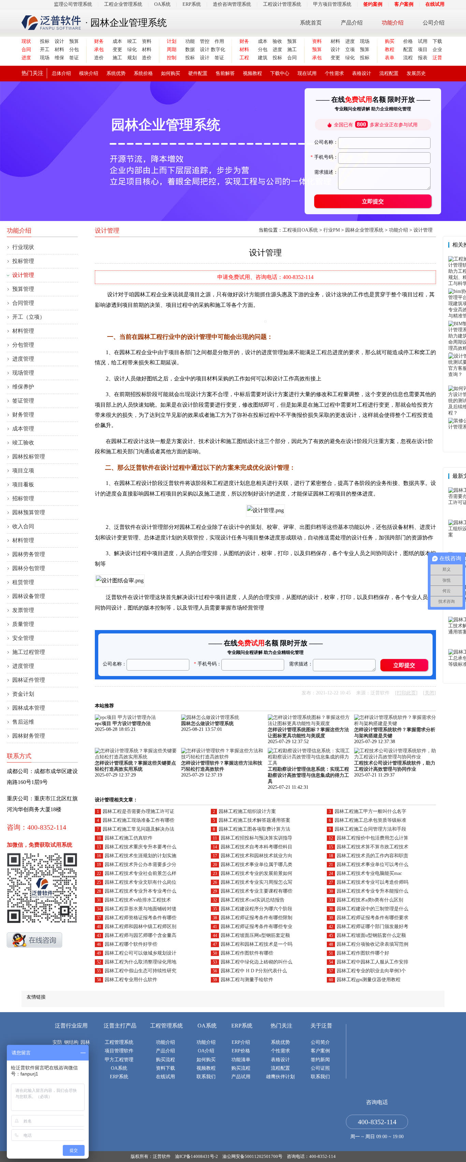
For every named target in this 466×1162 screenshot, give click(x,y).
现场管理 (23, 373)
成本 (117, 41)
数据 (190, 49)
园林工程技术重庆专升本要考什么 (140, 846)
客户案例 (403, 4)
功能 (190, 41)
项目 (422, 49)
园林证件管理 (28, 680)
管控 (204, 41)
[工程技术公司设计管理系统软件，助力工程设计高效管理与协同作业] (395, 756)
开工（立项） (28, 317)
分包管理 (23, 345)
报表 (422, 57)
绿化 (132, 49)
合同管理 (23, 303)
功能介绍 (393, 23)
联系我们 (206, 1076)
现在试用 (307, 73)
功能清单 (240, 1059)
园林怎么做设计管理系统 (207, 723)
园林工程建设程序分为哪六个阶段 (256, 908)
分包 (74, 49)
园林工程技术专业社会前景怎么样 (140, 873)
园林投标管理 (28, 456)
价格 (408, 41)
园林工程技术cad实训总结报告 (253, 899)
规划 (132, 57)
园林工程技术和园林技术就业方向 (256, 855)
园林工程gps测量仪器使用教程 (369, 979)
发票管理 (23, 610)
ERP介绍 (241, 1042)
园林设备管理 (28, 596)
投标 (44, 41)
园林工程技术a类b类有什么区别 (370, 899)
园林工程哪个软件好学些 (131, 944)
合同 (292, 57)
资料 (146, 41)
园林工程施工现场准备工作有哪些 (138, 820)
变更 (117, 49)
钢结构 (71, 1042)
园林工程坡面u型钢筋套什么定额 (371, 935)
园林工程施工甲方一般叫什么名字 (370, 811)
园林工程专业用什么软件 (131, 979)
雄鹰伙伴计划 (280, 1076)
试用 (422, 41)
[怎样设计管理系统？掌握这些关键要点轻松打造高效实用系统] (136, 756)
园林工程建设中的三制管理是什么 (372, 908)
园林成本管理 (28, 708)
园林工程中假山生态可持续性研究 (140, 970)
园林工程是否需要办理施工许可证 (138, 811)
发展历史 (416, 73)
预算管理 (23, 289)
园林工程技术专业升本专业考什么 (140, 891)
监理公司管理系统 (73, 4)
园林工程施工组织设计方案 (247, 811)
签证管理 (23, 401)
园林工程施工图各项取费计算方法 (254, 829)
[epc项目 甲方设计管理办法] (125, 717)
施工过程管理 (28, 652)
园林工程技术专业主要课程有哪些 (256, 891)
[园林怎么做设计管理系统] (210, 717)
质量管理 (23, 624)
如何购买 (170, 73)
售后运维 (23, 722)
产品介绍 (352, 23)
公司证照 (320, 1068)
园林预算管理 (28, 512)
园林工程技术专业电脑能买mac (369, 873)
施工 (117, 57)
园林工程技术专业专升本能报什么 (372, 891)
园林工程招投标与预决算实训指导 (256, 838)
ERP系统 (192, 4)
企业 (437, 49)
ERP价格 (241, 1050)
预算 (74, 41)
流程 (408, 57)
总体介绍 (61, 73)
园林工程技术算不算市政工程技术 (372, 846)
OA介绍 (206, 1050)
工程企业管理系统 (123, 4)
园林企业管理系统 (364, 230)
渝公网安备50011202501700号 (252, 1156)
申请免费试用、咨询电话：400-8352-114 (265, 277)
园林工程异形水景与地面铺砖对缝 (140, 908)
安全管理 (23, 638)
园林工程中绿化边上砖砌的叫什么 (256, 961)
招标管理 (23, 498)
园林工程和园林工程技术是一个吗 (256, 944)
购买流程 (165, 1059)
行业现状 (23, 247)
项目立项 (23, 470)
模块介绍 (88, 73)
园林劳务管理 (28, 554)
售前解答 (225, 73)
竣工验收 (23, 442)
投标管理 (23, 261)
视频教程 (252, 73)
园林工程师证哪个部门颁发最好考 (372, 926)
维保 (59, 57)
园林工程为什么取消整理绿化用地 (140, 961)
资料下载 (165, 1068)
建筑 (262, 57)
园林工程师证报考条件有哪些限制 (256, 917)
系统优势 (116, 73)
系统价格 (143, 73)
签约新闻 (320, 1059)
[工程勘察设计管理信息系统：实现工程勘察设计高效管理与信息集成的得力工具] (309, 763)
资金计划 (23, 694)
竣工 (132, 41)
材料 (59, 49)
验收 (277, 41)
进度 (277, 49)
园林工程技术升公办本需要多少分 (140, 864)
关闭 (429, 692)
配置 (408, 49)
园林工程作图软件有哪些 (247, 953)
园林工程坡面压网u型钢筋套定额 (255, 935)
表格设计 (361, 73)
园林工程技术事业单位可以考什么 (372, 864)
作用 (219, 41)
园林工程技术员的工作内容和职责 (372, 855)
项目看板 (23, 484)
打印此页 (406, 692)
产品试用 (240, 1076)
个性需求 (334, 73)
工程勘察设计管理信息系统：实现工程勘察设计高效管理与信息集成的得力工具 (308, 775)
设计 (59, 41)
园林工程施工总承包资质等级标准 (370, 820)
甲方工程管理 (119, 1059)
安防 (57, 1042)
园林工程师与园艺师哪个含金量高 (140, 935)
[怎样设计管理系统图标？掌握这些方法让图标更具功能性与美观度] (309, 723)
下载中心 (279, 73)
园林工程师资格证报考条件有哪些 (140, 917)
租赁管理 (23, 582)
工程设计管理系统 (282, 4)
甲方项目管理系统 (332, 4)
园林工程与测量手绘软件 (247, 979)
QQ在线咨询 (34, 939)
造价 (99, 57)
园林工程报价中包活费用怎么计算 (372, 838)
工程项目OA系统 (300, 230)
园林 (85, 1042)
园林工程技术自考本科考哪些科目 (256, 846)
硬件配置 (197, 73)
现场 (44, 57)
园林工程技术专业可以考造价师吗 (372, 882)
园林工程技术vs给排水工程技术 (138, 899)
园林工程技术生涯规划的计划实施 (140, 855)
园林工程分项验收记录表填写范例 (372, 944)
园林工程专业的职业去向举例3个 (371, 970)
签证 (74, 57)
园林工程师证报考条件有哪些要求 (372, 917)
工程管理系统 (119, 1042)
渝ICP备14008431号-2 (196, 1156)
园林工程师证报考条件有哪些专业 (256, 926)
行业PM (331, 230)
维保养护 (23, 387)
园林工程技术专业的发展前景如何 (256, 873)
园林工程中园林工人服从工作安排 (372, 961)
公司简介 (320, 1042)
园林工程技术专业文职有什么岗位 (140, 882)
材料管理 (23, 331)
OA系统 (162, 4)
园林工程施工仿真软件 (128, 838)
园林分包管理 (28, 568)
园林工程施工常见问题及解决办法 (138, 829)
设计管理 (23, 275)
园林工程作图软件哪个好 (363, 953)
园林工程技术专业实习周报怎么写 (256, 882)
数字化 (217, 49)
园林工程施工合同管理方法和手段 (370, 829)
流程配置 (388, 73)
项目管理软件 (119, 1050)
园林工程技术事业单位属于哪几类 (256, 864)
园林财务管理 (28, 736)
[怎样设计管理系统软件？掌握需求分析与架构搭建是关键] (395, 723)
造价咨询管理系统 (232, 4)
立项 (350, 49)
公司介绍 (434, 23)
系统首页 (311, 23)
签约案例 (372, 4)
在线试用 (435, 4)
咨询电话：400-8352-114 (311, 1156)
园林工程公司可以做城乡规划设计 (140, 953)
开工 (44, 49)
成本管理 (23, 428)
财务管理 (23, 415)
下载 (437, 41)
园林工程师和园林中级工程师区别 (140, 926)
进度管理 (23, 359)
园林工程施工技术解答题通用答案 (254, 820)
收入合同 (23, 526)
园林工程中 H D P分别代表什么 (254, 970)
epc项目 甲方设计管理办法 (123, 723)
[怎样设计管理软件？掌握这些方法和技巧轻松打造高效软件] (222, 756)
